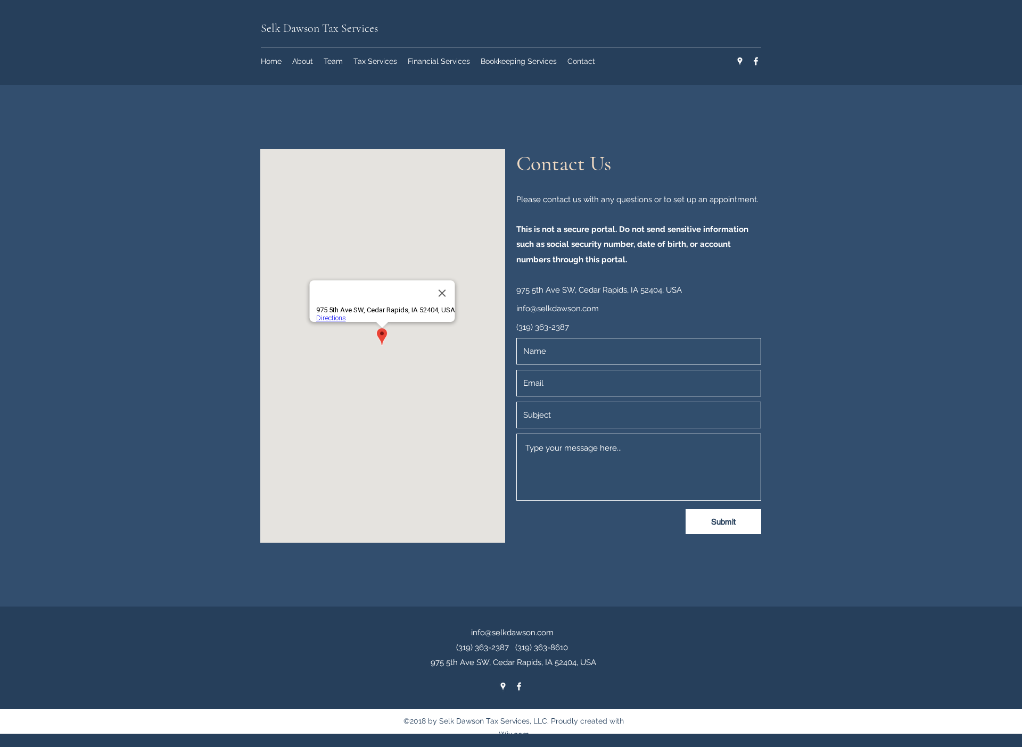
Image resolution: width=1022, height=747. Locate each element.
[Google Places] (740, 61)
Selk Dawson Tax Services (319, 28)
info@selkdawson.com (557, 308)
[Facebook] (756, 61)
